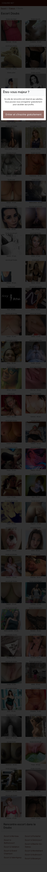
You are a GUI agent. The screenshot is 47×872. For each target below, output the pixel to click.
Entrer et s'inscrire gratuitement (23, 114)
